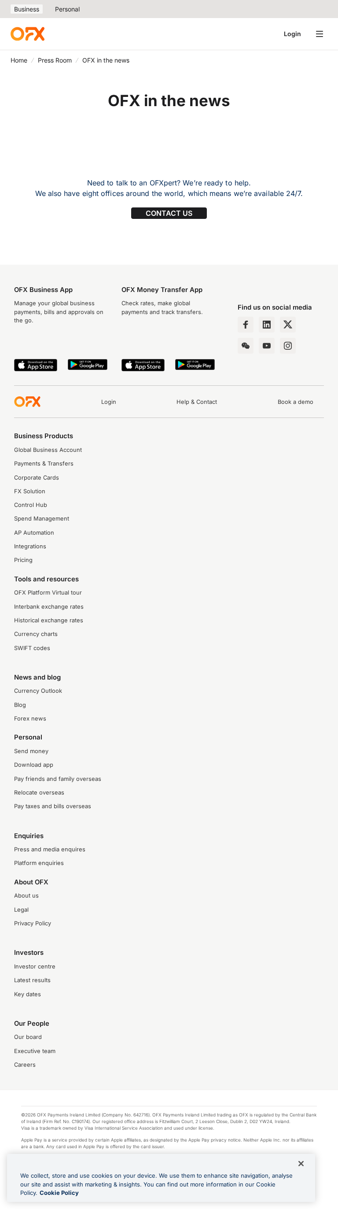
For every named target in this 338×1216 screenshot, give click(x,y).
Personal (67, 9)
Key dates (27, 994)
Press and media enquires (49, 849)
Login (292, 33)
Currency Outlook (38, 690)
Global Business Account (48, 450)
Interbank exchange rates (49, 606)
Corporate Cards (36, 477)
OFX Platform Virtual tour (48, 592)
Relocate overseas (39, 792)
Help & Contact (196, 402)
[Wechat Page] (246, 346)
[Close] (301, 1163)
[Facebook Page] (246, 325)
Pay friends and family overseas (57, 779)
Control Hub (30, 505)
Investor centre (34, 966)
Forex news (30, 718)
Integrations (30, 546)
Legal (21, 909)
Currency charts (36, 634)
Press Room (55, 60)
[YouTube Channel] (267, 346)
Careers (25, 1064)
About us (26, 895)
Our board (28, 1037)
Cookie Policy (59, 1192)
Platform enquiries (39, 863)
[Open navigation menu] (319, 34)
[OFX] (27, 34)
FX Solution (29, 491)
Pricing (23, 560)
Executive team (34, 1051)
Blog (20, 705)
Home (19, 60)
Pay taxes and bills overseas (52, 806)
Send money (31, 751)
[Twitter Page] (288, 325)
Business (26, 9)
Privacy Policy (32, 923)
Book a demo (295, 402)
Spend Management (41, 518)
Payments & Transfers (43, 463)
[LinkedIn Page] (267, 325)
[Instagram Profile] (288, 346)
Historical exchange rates (48, 620)
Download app (33, 764)
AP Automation (34, 532)
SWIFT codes (32, 648)
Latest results (32, 980)
